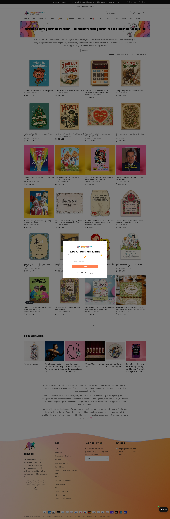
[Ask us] (163, 509)
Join (85, 266)
